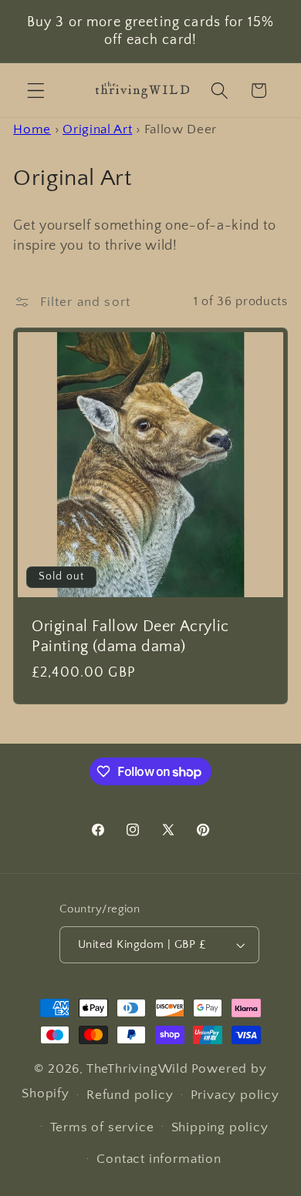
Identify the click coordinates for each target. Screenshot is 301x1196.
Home (32, 129)
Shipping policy (220, 1127)
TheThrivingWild (137, 1068)
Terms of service (102, 1127)
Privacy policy (235, 1094)
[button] (36, 90)
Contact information (158, 1158)
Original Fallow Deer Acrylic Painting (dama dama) (130, 636)
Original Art (97, 129)
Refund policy (129, 1094)
